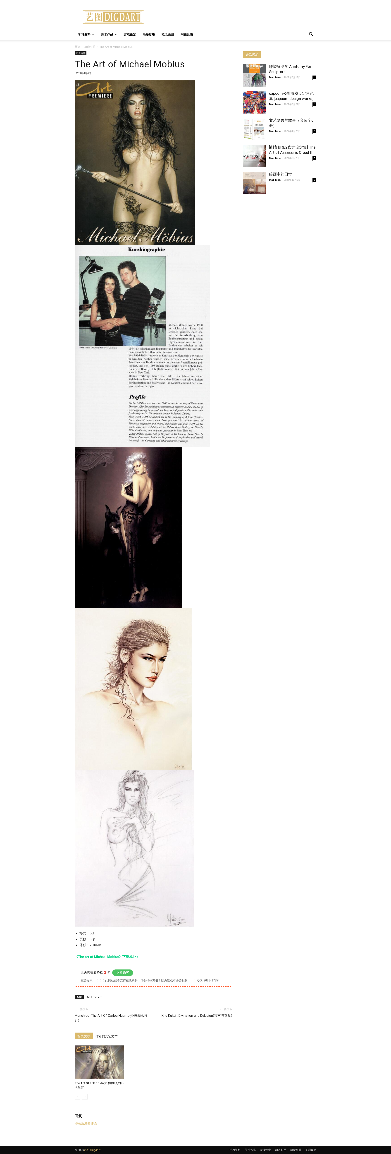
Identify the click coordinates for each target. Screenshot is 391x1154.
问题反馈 (187, 34)
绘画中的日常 (280, 174)
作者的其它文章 (106, 1036)
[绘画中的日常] (254, 183)
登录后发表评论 (86, 1123)
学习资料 (84, 34)
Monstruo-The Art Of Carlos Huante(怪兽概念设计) (111, 1018)
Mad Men (275, 77)
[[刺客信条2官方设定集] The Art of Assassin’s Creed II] (254, 156)
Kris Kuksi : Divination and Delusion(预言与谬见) (197, 1016)
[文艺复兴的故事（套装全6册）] (254, 129)
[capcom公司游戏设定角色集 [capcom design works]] (254, 102)
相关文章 (83, 1036)
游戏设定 (130, 34)
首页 (77, 47)
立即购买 (122, 972)
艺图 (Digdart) (92, 1150)
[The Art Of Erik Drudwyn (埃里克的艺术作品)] (99, 1062)
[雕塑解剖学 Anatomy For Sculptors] (254, 75)
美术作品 (107, 34)
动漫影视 (149, 34)
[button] (310, 35)
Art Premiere (94, 997)
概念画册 (168, 34)
